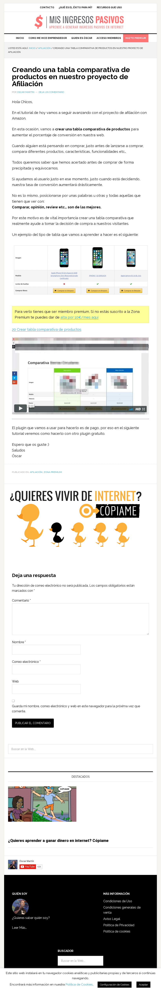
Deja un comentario (51, 92)
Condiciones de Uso (117, 901)
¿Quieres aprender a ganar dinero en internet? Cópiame (58, 840)
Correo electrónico (26, 662)
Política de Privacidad (118, 925)
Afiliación (36, 472)
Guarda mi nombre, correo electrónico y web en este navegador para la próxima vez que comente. (76, 708)
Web (15, 681)
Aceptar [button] (143, 984)
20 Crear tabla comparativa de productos (46, 329)
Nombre (19, 642)
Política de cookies (116, 931)
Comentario (21, 600)
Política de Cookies (79, 984)
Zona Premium (53, 472)
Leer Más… (19, 928)
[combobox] (80, 749)
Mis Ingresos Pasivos (80, 17)
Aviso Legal (111, 919)
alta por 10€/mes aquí (79, 317)
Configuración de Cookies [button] (114, 984)
